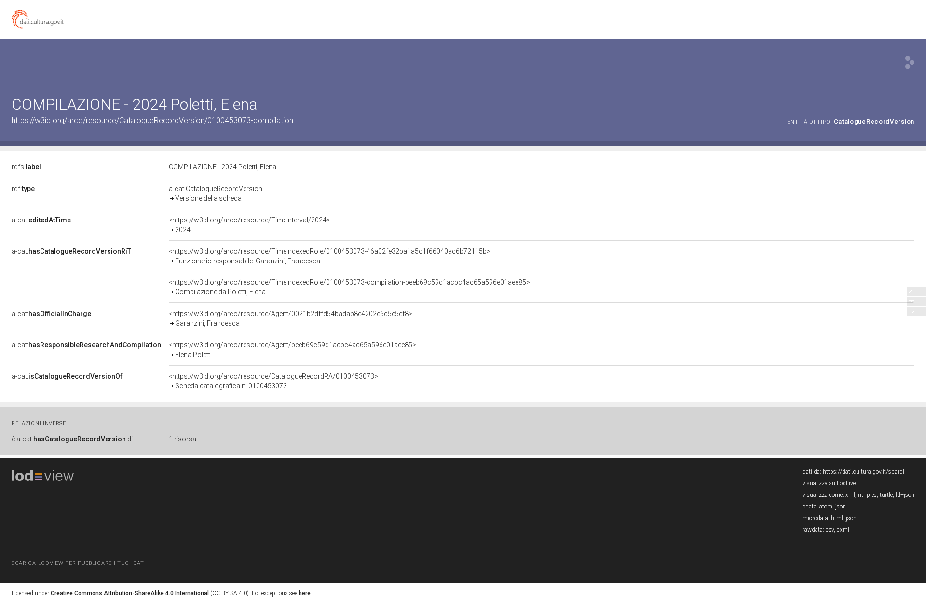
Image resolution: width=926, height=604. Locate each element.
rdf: (23, 188)
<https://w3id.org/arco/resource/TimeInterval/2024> (249, 224)
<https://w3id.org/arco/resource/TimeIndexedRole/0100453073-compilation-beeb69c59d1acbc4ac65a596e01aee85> (349, 287)
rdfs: (26, 167)
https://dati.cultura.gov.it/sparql (863, 471)
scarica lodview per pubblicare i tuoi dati (79, 563)
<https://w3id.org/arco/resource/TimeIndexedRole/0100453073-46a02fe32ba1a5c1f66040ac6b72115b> (329, 256)
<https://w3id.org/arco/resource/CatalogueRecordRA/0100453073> (273, 381)
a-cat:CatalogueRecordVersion (215, 193)
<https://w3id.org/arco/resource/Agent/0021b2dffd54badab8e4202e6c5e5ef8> (290, 318)
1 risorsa (182, 439)
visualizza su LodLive (829, 483)
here (305, 593)
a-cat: (41, 220)
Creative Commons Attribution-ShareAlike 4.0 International (130, 593)
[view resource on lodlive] (909, 62)
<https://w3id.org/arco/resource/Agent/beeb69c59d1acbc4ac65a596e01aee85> (292, 349)
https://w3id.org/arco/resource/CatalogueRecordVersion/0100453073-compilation (152, 120)
